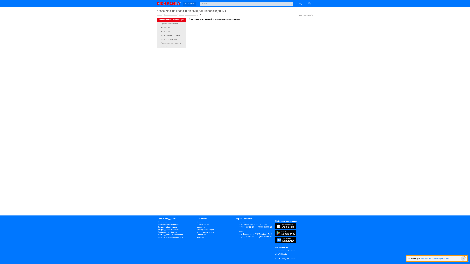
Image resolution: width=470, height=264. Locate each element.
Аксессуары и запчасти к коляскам (171, 44)
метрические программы (439, 258)
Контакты (200, 237)
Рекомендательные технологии (170, 235)
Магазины (201, 227)
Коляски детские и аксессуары (188, 15)
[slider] (463, 258)
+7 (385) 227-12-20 (246, 227)
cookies (424, 258)
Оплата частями (164, 222)
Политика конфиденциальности (170, 237)
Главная (159, 15)
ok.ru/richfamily (281, 254)
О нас (199, 222)
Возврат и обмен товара (167, 227)
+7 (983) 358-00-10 (264, 227)
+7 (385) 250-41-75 (246, 237)
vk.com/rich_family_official (285, 251)
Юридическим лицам (205, 232)
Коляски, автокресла (170, 15)
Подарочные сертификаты (168, 224)
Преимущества (203, 224)
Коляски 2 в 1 (166, 27)
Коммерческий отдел (205, 230)
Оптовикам (201, 235)
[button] (301, 3)
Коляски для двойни (169, 39)
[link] (169, 3)
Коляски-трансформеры (170, 35)
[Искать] (290, 4)
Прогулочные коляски (169, 24)
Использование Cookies (167, 232)
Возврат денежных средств (168, 230)
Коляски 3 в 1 (166, 31)
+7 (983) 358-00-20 (264, 237)
